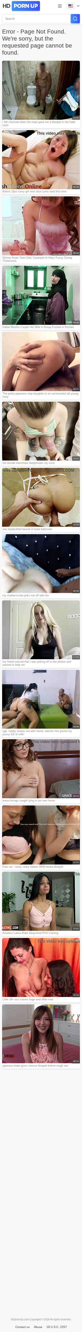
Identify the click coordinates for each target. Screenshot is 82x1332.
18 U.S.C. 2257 (56, 1327)
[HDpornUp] (21, 6)
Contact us (22, 1327)
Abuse (38, 1327)
